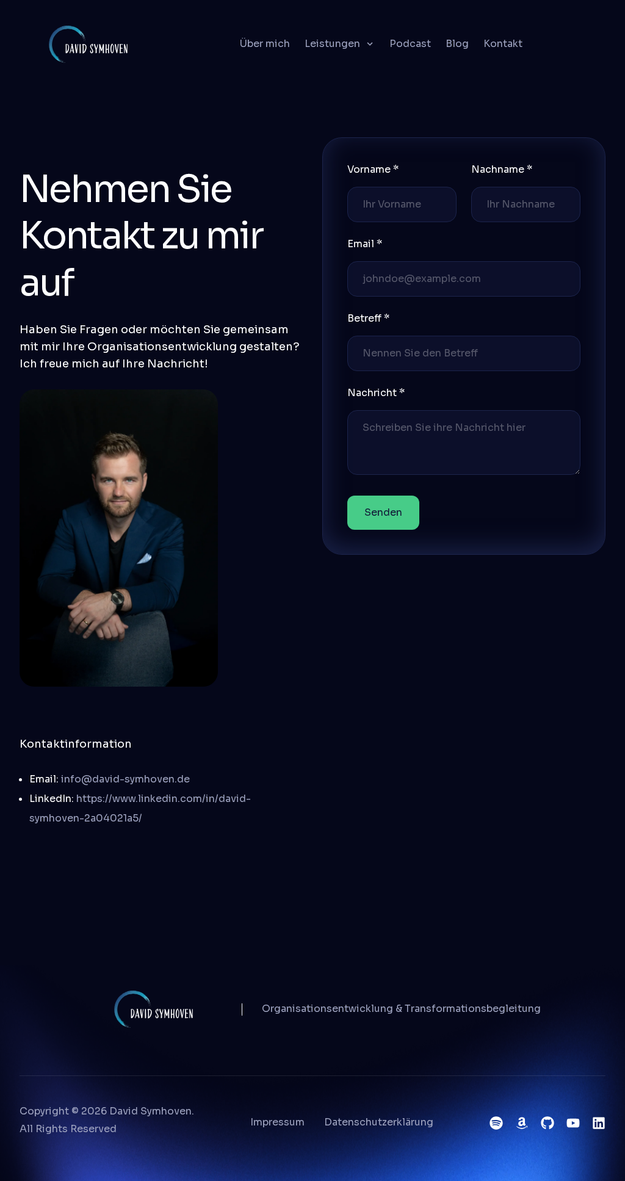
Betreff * (368, 318)
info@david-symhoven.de (125, 779)
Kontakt (502, 43)
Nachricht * (376, 392)
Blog (457, 43)
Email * (364, 243)
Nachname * (501, 169)
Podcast (410, 43)
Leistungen (332, 43)
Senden (383, 512)
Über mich (265, 43)
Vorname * (373, 169)
